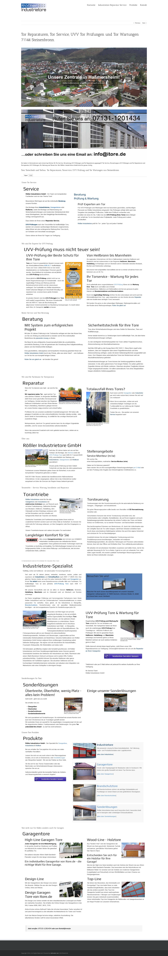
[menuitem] (92, 5)
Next (143, 23)
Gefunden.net (55, 953)
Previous (137, 23)
